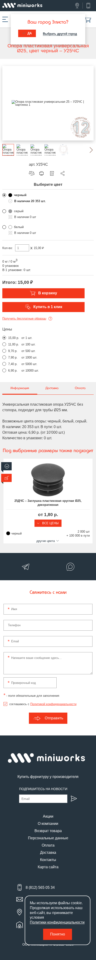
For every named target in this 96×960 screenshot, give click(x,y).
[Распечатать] (42, 173)
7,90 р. (12, 357)
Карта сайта (48, 867)
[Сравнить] (33, 173)
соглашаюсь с (42, 704)
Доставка (48, 853)
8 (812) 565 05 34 (40, 888)
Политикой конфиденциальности (53, 704)
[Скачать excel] (53, 173)
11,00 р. (13, 344)
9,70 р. (12, 351)
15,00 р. (13, 338)
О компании (48, 824)
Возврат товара (48, 831)
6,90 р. (12, 370)
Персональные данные (48, 838)
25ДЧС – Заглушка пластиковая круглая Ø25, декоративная (48, 502)
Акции (48, 816)
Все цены (50, 523)
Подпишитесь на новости (43, 789)
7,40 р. (12, 364)
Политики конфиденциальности (57, 922)
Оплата (48, 845)
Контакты (48, 860)
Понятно (57, 934)
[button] (88, 150)
